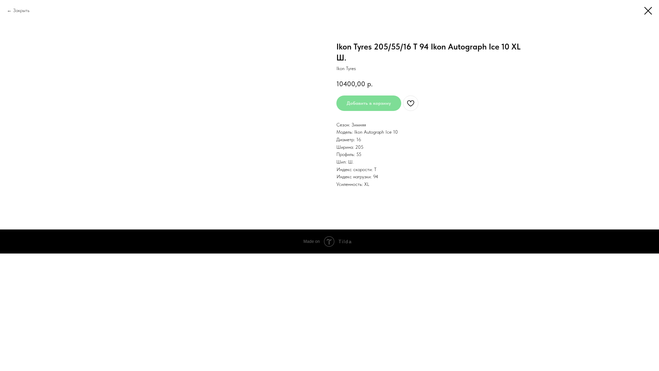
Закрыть (21, 10)
